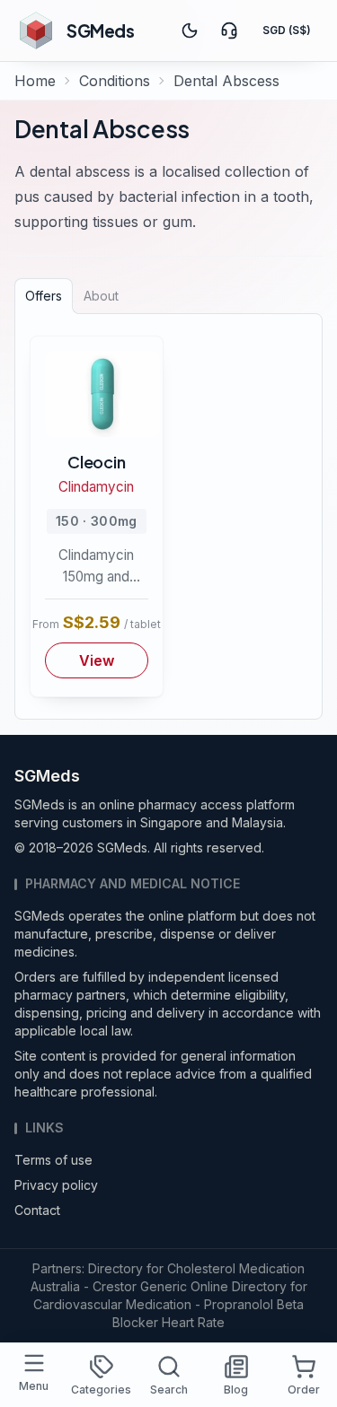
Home (35, 81)
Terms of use (53, 1159)
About (101, 295)
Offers (43, 295)
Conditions (114, 81)
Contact (37, 1210)
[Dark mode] (190, 30)
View (96, 660)
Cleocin (96, 461)
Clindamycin (96, 486)
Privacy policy (56, 1185)
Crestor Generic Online (160, 1286)
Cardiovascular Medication (112, 1304)
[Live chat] (229, 30)
